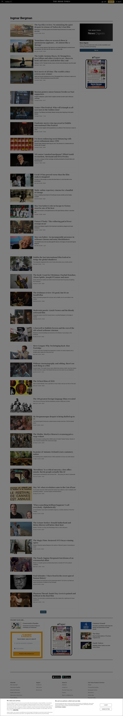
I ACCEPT (106, 705)
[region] (61, 707)
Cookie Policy (15, 709)
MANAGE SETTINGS (106, 709)
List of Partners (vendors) (60, 707)
